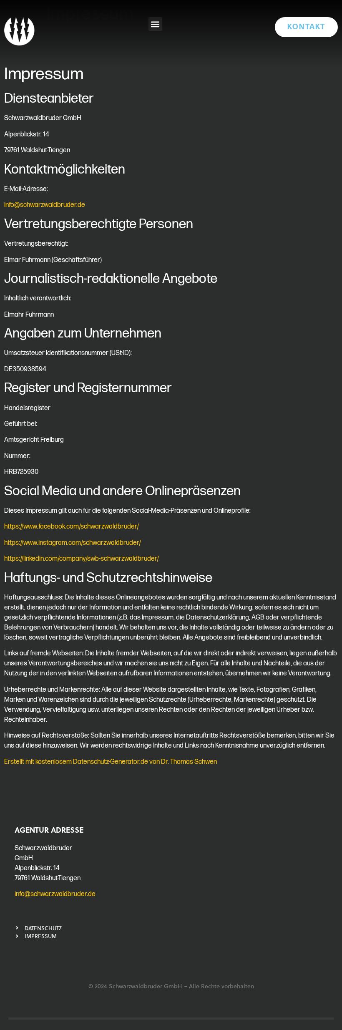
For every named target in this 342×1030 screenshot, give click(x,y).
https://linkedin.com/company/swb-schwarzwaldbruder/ (81, 559)
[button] (155, 24)
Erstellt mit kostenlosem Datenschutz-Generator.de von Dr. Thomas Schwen (110, 762)
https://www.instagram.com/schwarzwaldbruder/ (72, 543)
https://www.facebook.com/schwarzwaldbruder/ (71, 527)
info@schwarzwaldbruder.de (44, 205)
